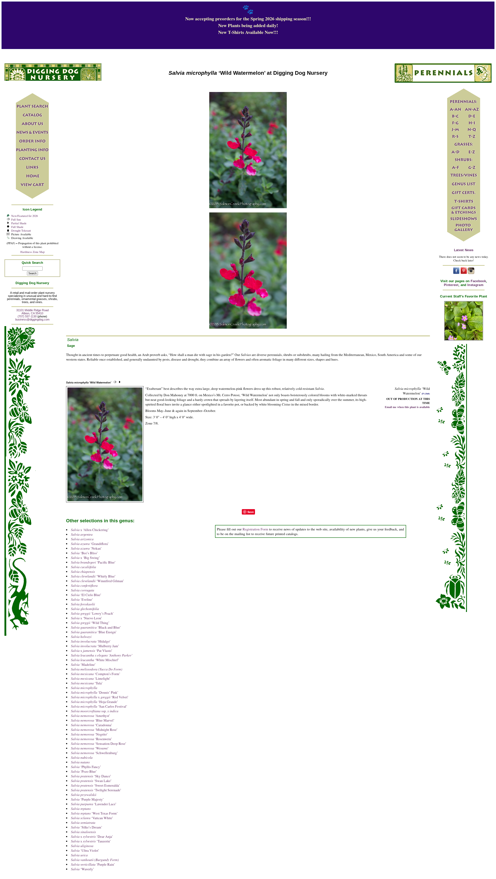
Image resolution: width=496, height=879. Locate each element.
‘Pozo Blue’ (84, 771)
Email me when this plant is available (407, 407)
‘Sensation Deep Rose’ (98, 743)
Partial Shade (19, 223)
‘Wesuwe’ (90, 748)
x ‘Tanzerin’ (91, 841)
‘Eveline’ (82, 599)
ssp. (94, 711)
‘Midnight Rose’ (94, 729)
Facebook (478, 281)
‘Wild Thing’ (90, 622)
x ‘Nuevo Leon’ (86, 618)
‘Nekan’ (86, 548)
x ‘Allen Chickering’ (90, 529)
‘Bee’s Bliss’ (84, 553)
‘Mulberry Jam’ (95, 646)
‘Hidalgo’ (91, 641)
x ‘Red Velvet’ (99, 697)
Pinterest (451, 285)
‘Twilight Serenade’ (96, 790)
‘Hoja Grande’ (94, 701)
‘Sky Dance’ (91, 776)
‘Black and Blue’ (96, 627)
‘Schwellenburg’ (94, 752)
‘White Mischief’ (95, 659)
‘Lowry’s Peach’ (92, 613)
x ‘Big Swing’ (85, 557)
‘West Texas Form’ (94, 813)
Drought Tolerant (21, 230)
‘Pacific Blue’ (93, 562)
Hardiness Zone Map (32, 252)
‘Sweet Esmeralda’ (95, 785)
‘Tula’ (87, 683)
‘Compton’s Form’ (95, 673)
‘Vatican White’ (92, 817)
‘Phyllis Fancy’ (86, 766)
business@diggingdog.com (32, 319)
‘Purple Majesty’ (87, 799)
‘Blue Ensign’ (94, 632)
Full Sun (16, 219)
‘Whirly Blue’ (93, 576)
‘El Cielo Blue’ (86, 594)
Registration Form (255, 529)
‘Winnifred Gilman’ (97, 580)
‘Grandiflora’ (90, 543)
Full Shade (17, 227)
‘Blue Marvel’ (93, 720)
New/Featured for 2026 (24, 216)
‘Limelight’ (90, 678)
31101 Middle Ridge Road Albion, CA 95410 (32, 312)
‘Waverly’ (82, 869)
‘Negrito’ (89, 734)
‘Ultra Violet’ (85, 850)
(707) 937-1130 (27, 316)
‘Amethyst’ (90, 715)
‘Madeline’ (83, 664)
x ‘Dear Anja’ (92, 836)
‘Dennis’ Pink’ (94, 692)
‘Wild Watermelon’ (88, 382)
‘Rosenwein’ (91, 738)
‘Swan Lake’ (91, 780)
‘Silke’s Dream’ (86, 827)
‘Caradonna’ (91, 725)
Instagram (475, 285)
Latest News (464, 250)
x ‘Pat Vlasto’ (91, 650)
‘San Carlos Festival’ (99, 706)
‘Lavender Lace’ (93, 804)
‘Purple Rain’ (93, 864)
